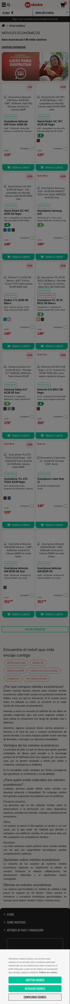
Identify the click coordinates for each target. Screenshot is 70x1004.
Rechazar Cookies (35, 989)
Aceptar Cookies (35, 980)
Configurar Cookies (35, 997)
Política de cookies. (48, 972)
